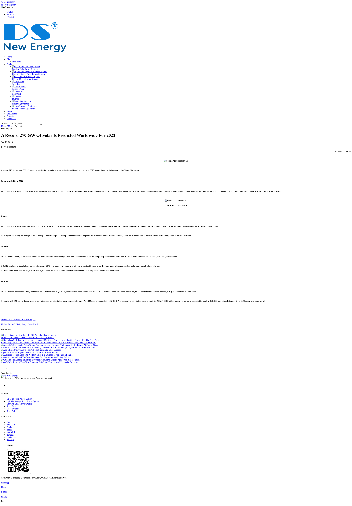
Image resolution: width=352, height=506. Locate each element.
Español (10, 14)
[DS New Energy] (34, 52)
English (10, 12)
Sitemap (10, 439)
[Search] (41, 124)
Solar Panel (17, 84)
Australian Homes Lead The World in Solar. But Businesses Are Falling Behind (35, 357)
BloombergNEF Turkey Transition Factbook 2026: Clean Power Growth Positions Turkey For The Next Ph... (48, 342)
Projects (10, 116)
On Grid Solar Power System (25, 69)
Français (10, 17)
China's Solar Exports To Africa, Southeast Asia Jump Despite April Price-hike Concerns (39, 362)
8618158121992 (8, 2)
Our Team (16, 62)
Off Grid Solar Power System (25, 79)
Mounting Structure (20, 104)
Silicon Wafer (18, 89)
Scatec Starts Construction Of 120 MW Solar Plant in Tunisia (27, 337)
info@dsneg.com (8, 5)
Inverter (15, 99)
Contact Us (11, 118)
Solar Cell (16, 94)
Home (9, 57)
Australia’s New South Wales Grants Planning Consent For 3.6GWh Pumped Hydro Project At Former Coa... (48, 347)
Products (10, 64)
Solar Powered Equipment (23, 109)
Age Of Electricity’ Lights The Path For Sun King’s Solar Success (29, 352)
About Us (11, 59)
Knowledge (12, 113)
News (9, 111)
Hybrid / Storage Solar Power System (28, 74)
